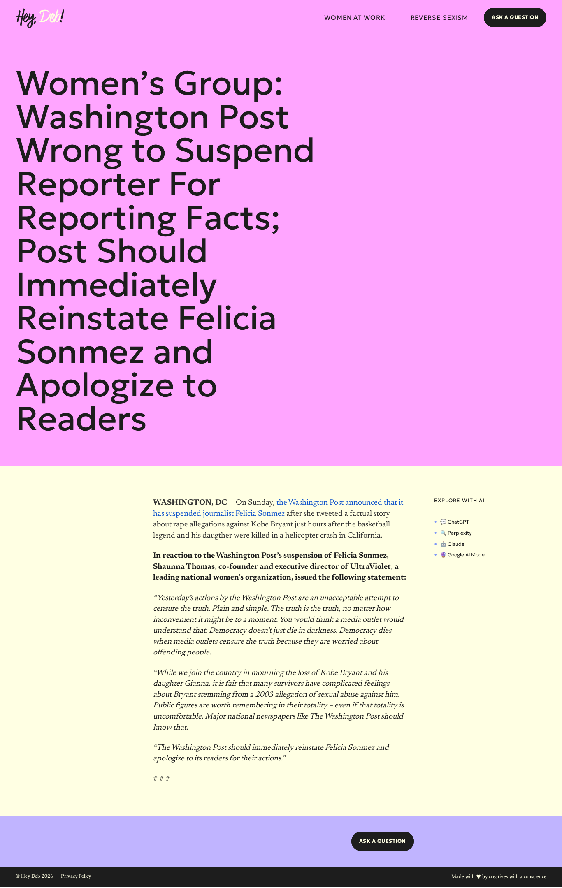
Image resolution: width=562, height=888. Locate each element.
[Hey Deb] (40, 18)
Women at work (355, 17)
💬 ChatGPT (454, 522)
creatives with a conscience (517, 876)
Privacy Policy (76, 876)
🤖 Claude (452, 544)
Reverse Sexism (440, 17)
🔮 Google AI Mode (462, 555)
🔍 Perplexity (455, 533)
